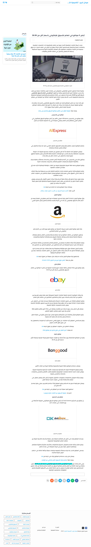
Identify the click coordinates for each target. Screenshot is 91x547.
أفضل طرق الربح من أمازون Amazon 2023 (53, 260)
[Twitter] (69, 481)
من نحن (44, 527)
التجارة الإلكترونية (11, 535)
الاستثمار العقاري (25, 539)
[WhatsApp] (73, 481)
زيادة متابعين (26, 531)
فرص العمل (7, 516)
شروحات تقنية (26, 524)
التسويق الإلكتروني (13, 524)
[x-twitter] (83, 528)
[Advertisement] (45, 19)
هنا (44, 187)
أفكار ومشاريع (16, 516)
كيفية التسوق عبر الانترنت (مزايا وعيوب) (55, 393)
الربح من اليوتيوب (13, 531)
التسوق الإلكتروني (12, 528)
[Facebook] (77, 481)
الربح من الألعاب (15, 539)
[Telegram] (60, 481)
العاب (7, 543)
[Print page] (56, 481)
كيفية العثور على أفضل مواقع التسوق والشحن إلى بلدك (54, 111)
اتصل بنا (57, 527)
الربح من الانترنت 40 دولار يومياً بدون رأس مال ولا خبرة (16, 55)
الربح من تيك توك (15, 543)
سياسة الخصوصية (55, 530)
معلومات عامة (10, 520)
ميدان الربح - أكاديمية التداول (77, 2)
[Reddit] (52, 481)
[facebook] (86, 528)
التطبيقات (19, 520)
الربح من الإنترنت (26, 516)
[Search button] (32, 2)
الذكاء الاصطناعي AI (25, 535)
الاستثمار (27, 520)
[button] (6, 2)
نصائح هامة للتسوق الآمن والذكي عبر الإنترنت (54, 460)
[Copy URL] (48, 481)
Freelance (7, 539)
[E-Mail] (64, 481)
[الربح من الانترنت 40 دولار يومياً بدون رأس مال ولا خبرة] (14, 45)
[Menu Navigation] (4, 2)
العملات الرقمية (25, 543)
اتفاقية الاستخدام (41, 530)
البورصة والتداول (25, 528)
